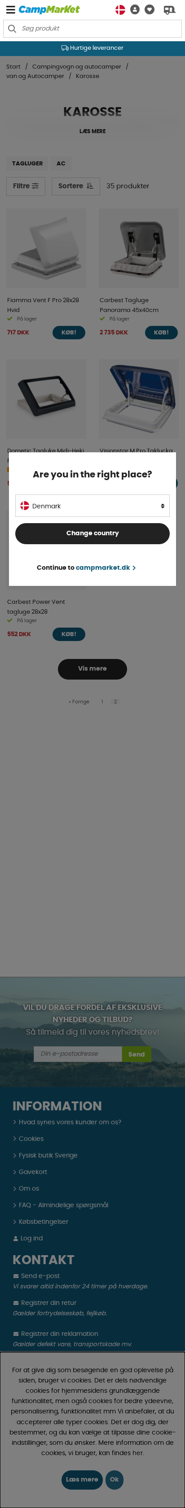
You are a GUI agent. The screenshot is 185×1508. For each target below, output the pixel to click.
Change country (92, 533)
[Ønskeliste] (147, 9)
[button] (132, 9)
